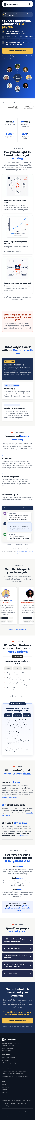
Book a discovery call (17, 51)
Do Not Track (5, 1103)
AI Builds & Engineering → (15, 408)
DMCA (13, 1103)
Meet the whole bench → (17, 629)
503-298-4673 (6, 1050)
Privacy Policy (6, 1100)
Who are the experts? (12, 948)
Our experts (5, 1087)
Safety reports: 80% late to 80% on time (15, 1076)
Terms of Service (16, 1100)
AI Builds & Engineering (9, 1063)
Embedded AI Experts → (14, 365)
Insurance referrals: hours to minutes (14, 1071)
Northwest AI (11, 4)
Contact (4, 1092)
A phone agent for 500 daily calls (12, 1074)
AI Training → (9, 389)
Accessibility (5, 1106)
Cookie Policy (27, 1100)
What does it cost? (11, 973)
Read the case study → (10, 797)
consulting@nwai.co (8, 1048)
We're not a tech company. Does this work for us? (14, 965)
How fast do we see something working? (15, 956)
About (4, 1084)
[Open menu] (29, 4)
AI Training (5, 1060)
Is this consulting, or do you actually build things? (14, 940)
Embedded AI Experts (9, 1058)
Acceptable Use (21, 1103)
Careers (4, 1090)
